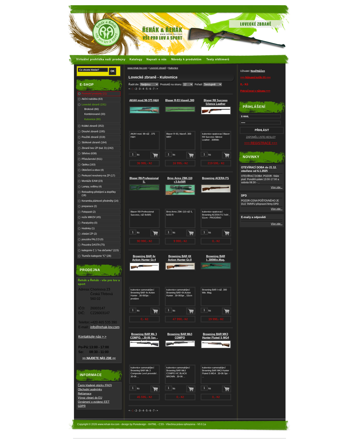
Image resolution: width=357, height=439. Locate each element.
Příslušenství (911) (92, 159)
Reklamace (84, 393)
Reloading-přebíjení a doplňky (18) (99, 194)
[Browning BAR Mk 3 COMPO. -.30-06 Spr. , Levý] (144, 346)
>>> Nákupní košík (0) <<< (255, 77)
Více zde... (276, 187)
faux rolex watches (130, 2)
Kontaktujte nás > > (92, 336)
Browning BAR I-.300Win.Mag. (215, 258)
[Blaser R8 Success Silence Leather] (216, 114)
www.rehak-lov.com (137, 68)
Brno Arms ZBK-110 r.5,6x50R (179, 180)
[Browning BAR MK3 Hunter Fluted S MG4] (216, 347)
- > (156, 88)
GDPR (82, 406)
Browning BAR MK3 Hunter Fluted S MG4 (215, 336)
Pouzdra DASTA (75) (93, 244)
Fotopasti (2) (89, 211)
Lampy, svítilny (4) (92, 186)
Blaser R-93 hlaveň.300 (179, 100)
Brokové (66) (91, 109)
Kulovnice (173, 68)
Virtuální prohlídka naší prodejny (100, 59)
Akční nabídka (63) (92, 99)
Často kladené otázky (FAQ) (95, 385)
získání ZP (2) (89, 233)
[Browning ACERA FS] (216, 192)
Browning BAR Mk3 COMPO (179, 336)
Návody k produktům (186, 59)
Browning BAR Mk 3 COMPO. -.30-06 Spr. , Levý (144, 338)
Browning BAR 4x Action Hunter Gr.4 (144, 258)
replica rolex (216, 2)
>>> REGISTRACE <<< (260, 143)
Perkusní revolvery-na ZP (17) (98, 175)
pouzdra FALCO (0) (92, 239)
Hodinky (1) (88, 228)
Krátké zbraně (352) (93, 125)
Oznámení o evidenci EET (93, 401)
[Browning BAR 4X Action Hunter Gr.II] (180, 269)
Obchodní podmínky (90, 389)
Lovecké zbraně (158, 68)
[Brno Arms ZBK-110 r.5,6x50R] (180, 194)
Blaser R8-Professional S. (144, 180)
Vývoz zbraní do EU (90, 397)
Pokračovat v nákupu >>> (255, 90)
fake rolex (233, 2)
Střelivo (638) (89, 153)
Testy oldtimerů (217, 59)
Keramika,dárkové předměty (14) (100, 200)
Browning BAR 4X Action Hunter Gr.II (180, 258)
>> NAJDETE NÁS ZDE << (99, 358)
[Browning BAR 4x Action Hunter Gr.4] (144, 270)
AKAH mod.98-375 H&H (144, 100)
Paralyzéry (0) (89, 222)
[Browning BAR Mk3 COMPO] (180, 346)
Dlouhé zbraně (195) (93, 131)
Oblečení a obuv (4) (93, 170)
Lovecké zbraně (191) (94, 104)
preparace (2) (89, 206)
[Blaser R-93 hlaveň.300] (180, 111)
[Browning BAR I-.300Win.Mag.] (216, 268)
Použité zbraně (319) (93, 137)
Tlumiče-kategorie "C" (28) (96, 255)
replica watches (156, 2)
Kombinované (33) (94, 114)
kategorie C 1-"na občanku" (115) (100, 250)
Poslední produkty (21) (94, 93)
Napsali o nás (156, 59)
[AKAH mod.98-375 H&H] (144, 113)
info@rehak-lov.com (104, 327)
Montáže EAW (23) (92, 181)
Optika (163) (88, 164)
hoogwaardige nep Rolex (187, 2)
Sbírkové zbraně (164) (94, 142)
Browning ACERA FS (215, 178)
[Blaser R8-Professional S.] (144, 189)
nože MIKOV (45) (91, 217)
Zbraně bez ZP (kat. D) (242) (97, 148)
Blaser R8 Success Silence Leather (215, 102)
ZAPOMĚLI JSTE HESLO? (261, 137)
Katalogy (136, 59)
